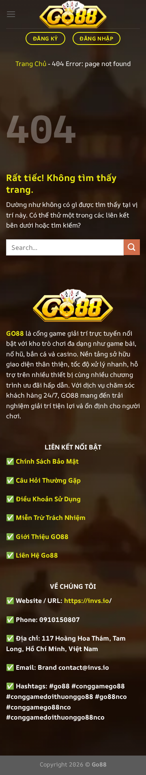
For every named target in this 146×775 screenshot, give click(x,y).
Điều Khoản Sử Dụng (48, 498)
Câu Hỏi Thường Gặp (48, 480)
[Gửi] (132, 247)
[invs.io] (73, 14)
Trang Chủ (30, 63)
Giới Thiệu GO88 (42, 536)
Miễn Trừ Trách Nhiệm (51, 517)
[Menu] (11, 14)
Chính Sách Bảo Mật (46, 461)
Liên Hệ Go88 (37, 555)
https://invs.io (86, 600)
